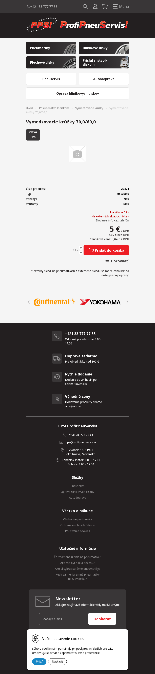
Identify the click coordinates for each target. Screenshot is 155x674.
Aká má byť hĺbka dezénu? (77, 563)
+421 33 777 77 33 (43, 6)
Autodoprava (77, 497)
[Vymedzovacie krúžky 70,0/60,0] (77, 154)
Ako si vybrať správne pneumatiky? (77, 569)
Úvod (29, 108)
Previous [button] (28, 302)
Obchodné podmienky (77, 519)
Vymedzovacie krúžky (89, 108)
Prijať (39, 661)
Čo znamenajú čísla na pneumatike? (77, 557)
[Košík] (105, 7)
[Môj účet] (95, 6)
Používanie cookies (77, 531)
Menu (124, 6)
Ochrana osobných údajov (77, 525)
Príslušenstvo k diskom (54, 108)
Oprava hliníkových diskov (77, 492)
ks (76, 250)
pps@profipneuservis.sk (81, 442)
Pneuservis (77, 486)
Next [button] (127, 302)
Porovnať (119, 260)
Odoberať (102, 618)
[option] (55, 302)
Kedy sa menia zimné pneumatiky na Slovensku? (77, 577)
